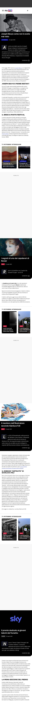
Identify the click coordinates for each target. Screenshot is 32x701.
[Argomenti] (27, 10)
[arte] (9, 11)
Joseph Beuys (18, 68)
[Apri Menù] (3, 10)
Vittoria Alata (5, 133)
